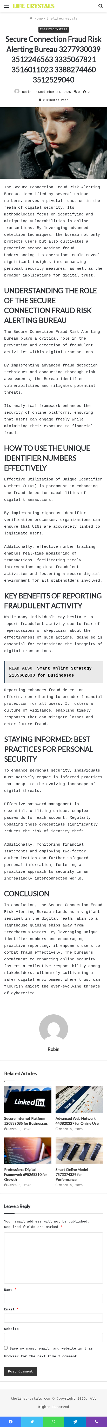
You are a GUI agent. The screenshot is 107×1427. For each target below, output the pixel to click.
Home (37, 19)
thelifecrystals (62, 19)
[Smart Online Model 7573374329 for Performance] (79, 1150)
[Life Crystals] (34, 6)
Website (11, 1329)
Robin (26, 92)
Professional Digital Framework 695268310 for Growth (25, 1174)
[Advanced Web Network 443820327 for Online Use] (79, 1099)
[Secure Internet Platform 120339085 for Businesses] (27, 1099)
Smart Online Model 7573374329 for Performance (72, 1174)
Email (11, 1309)
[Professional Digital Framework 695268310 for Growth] (27, 1150)
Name (10, 1290)
